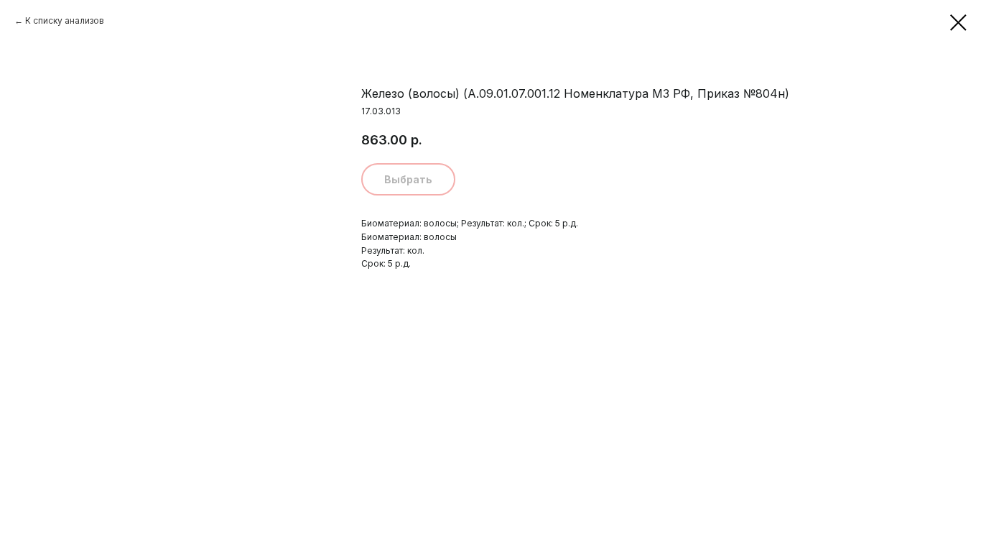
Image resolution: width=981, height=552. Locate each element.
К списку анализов (64, 20)
